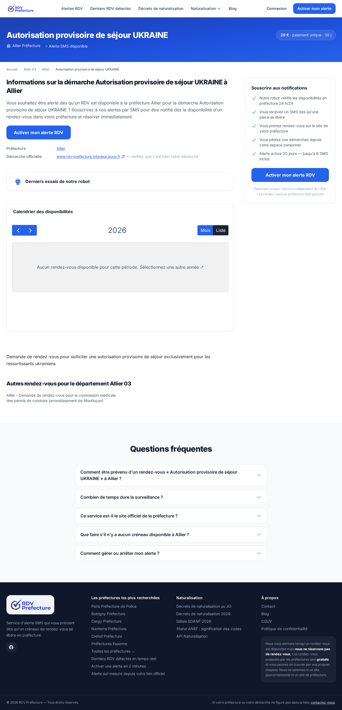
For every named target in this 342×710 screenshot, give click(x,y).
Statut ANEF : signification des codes (208, 628)
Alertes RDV (72, 8)
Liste (221, 230)
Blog (233, 8)
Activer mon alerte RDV (38, 132)
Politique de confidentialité (284, 628)
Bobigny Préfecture (108, 613)
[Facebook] (11, 647)
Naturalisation (203, 8)
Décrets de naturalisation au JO (203, 606)
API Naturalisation (192, 636)
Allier (46, 69)
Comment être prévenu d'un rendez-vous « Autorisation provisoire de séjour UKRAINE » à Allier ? (158, 475)
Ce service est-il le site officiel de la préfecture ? (129, 515)
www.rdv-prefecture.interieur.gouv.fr (88, 156)
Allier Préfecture (26, 45)
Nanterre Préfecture (108, 628)
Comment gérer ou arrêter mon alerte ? (120, 553)
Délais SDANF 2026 (193, 621)
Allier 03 (30, 69)
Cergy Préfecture (106, 621)
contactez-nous (323, 702)
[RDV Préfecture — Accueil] (20, 8)
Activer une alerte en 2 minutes (118, 666)
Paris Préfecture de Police (114, 606)
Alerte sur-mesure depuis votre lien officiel (128, 673)
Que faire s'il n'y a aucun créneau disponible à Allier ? (134, 534)
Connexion (277, 8)
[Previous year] (18, 230)
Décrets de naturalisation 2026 (203, 613)
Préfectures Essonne (109, 643)
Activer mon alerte (314, 8)
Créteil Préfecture (106, 636)
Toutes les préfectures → (113, 651)
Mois (205, 230)
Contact (268, 606)
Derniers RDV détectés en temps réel (123, 658)
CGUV (266, 621)
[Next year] (30, 230)
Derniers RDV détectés (110, 8)
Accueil (12, 69)
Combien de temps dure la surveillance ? (121, 497)
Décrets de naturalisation (160, 8)
